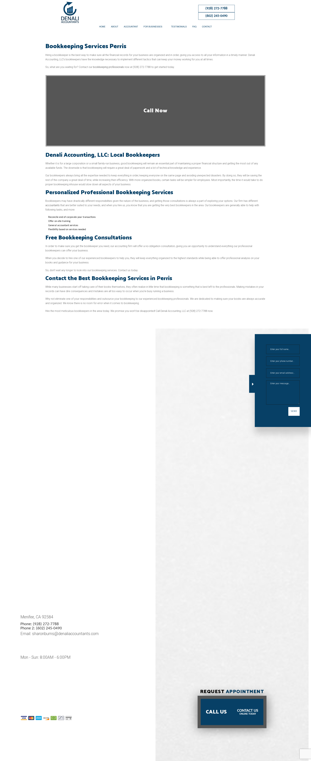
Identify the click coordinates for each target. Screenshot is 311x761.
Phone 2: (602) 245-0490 (41, 628)
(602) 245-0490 (216, 16)
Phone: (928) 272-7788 (39, 624)
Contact (207, 26)
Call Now (155, 110)
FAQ (194, 26)
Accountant (131, 26)
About (114, 26)
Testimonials (179, 26)
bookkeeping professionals (108, 67)
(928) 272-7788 (216, 8)
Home (102, 26)
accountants (52, 205)
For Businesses (153, 26)
